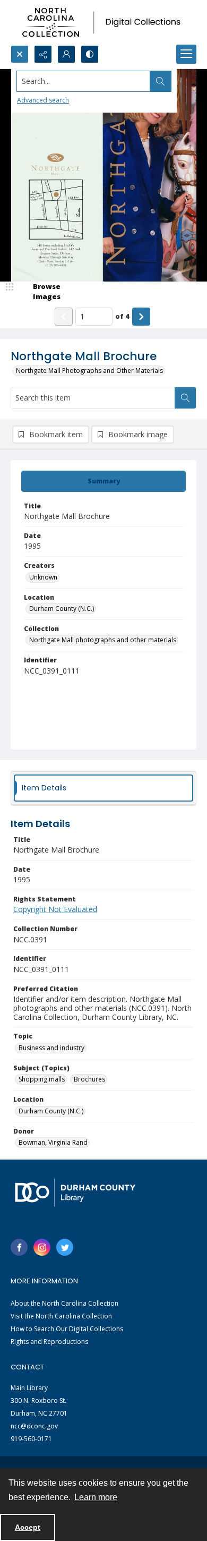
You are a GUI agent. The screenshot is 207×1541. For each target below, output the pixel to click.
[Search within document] (185, 397)
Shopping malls (42, 1079)
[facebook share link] (19, 1247)
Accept (27, 1527)
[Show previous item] (64, 317)
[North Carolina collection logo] (103, 22)
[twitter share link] (64, 1247)
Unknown (43, 577)
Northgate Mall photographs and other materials (102, 639)
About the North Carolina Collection (64, 1303)
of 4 (122, 316)
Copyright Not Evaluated (55, 909)
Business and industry (51, 1047)
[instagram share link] (41, 1247)
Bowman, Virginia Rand (53, 1142)
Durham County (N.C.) (61, 608)
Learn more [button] (95, 1497)
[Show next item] (141, 317)
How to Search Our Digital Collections (67, 1328)
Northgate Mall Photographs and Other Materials (89, 370)
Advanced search (43, 100)
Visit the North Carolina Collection (61, 1316)
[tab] (103, 481)
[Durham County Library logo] (75, 1192)
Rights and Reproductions (49, 1341)
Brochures (89, 1079)
